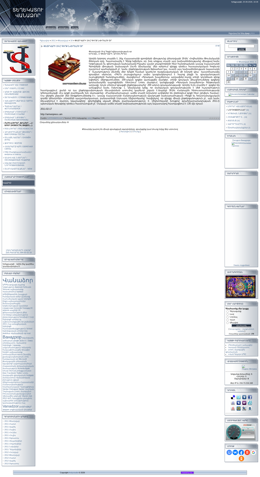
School (29, 328)
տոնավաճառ (10, 354)
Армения (19, 287)
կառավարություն (12, 403)
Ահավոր (234, 322)
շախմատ (29, 322)
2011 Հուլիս (10, 435)
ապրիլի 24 (15, 310)
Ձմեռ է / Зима (26, 341)
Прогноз (235, 146)
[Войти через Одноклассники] (241, 458)
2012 (5, 398)
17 (241, 75)
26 (250, 79)
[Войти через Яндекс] (247, 452)
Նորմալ (233, 317)
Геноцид (26, 308)
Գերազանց (235, 311)
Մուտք (74, 27)
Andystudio (73, 473)
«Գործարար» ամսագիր (240, 345)
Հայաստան (9, 366)
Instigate (30, 375)
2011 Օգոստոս (11, 438)
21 (228, 79)
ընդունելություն (11, 317)
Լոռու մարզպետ (22, 391)
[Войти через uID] (229, 452)
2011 (5, 324)
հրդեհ (6, 352)
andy (89, 118)
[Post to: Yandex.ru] (233, 408)
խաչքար (22, 294)
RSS (253, 33)
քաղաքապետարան (13, 357)
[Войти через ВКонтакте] (235, 452)
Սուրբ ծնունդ (9, 371)
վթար (16, 380)
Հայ (23, 403)
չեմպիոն (27, 398)
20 (254, 75)
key (26, 331)
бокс (5, 373)
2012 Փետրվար (12, 455)
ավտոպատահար (22, 364)
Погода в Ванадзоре (241, 140)
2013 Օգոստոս (11, 463)
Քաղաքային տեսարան (15, 361)
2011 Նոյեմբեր (11, 447)
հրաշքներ (17, 398)
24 (241, 79)
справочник (8, 308)
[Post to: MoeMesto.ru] (250, 402)
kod (28, 333)
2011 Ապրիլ (10, 427)
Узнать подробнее (241, 265)
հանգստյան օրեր (12, 296)
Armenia (21, 368)
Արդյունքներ (235, 329)
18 (71, 40)
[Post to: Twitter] (238, 397)
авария (6, 410)
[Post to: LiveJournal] (244, 408)
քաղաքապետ (23, 394)
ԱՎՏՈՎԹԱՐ (25, 407)
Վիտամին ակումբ (12, 396)
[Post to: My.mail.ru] (238, 408)
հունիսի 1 (24, 317)
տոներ (15, 319)
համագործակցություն (14, 328)
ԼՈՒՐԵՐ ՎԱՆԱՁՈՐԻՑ (238, 106)
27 (254, 79)
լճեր (25, 312)
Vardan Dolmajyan (10, 389)
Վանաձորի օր (19, 333)
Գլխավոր (51, 27)
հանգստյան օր (10, 359)
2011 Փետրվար (12, 421)
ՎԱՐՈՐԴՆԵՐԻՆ (235, 124)
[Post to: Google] (233, 402)
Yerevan (6, 289)
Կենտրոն (26, 347)
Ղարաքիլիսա (27, 387)
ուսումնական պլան (13, 299)
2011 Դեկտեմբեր (12, 449)
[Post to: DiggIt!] (244, 397)
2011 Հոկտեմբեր (12, 444)
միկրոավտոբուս (11, 382)
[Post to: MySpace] (238, 402)
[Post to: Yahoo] (244, 402)
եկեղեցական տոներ (13, 331)
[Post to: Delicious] (233, 397)
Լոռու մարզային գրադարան (15, 374)
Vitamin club (27, 396)
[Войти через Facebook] (241, 452)
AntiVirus (6, 333)
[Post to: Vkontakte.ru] (250, 408)
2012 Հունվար (11, 452)
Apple (27, 368)
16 (237, 75)
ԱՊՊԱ (6, 285)
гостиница (7, 315)
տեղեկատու (10, 294)
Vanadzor (11, 406)
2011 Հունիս (10, 432)
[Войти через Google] (253, 452)
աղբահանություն (12, 347)
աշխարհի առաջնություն (15, 401)
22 (233, 79)
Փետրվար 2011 (246, 62)
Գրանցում (63, 27)
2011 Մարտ (10, 424)
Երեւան (27, 287)
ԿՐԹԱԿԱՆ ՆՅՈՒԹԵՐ (238, 113)
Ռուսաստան (9, 394)
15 (233, 75)
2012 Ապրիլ (10, 461)
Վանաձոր (18, 280)
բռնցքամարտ (24, 371)
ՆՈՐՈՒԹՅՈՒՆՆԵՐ (55, 118)
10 (241, 72)
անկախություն (20, 315)
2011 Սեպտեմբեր (13, 441)
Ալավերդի (8, 364)
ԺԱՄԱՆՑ (232, 120)
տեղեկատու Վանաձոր (14, 343)
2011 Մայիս (10, 430)
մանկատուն (9, 378)
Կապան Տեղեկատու (239, 347)
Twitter (19, 373)
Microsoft (23, 359)
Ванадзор (12, 337)
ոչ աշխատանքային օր (13, 320)
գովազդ (13, 285)
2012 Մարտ (10, 458)
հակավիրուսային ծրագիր (16, 350)
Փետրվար (63, 40)
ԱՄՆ (9, 398)
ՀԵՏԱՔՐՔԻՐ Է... (236, 117)
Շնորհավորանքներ (238, 128)
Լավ (232, 314)
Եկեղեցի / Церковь (12, 345)
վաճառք (25, 296)
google (16, 341)
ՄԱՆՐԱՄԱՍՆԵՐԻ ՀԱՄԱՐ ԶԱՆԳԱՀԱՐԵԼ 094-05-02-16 (19, 251)
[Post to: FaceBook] (250, 397)
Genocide (18, 308)
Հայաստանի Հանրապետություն (18, 383)
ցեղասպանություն (12, 312)
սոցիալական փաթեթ (21, 410)
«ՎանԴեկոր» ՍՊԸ (237, 354)
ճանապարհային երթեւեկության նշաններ (15, 304)
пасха (19, 354)
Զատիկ (27, 354)
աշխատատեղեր (17, 301)
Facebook (11, 373)
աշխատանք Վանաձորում (13, 290)
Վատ (232, 320)
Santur (21, 389)
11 (246, 72)
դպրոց (21, 285)
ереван (20, 292)
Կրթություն (8, 287)
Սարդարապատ (11, 387)
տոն (26, 357)
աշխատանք (15, 352)
